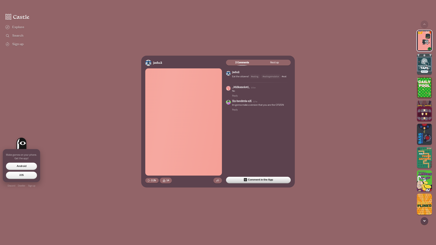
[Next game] (424, 221)
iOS (21, 175)
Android (21, 166)
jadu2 (157, 63)
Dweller (21, 186)
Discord (11, 186)
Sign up (31, 186)
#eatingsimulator (271, 76)
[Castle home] (17, 17)
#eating (254, 76)
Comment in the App (260, 179)
